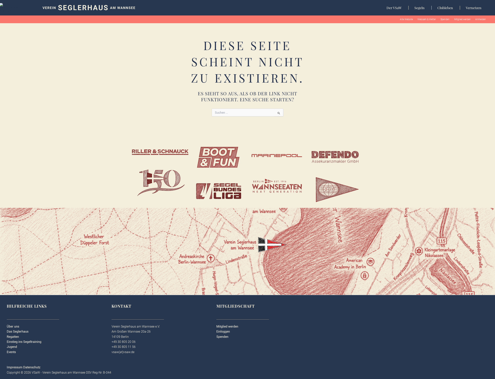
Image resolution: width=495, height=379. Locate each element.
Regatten (13, 337)
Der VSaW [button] (394, 8)
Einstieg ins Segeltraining (24, 342)
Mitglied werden (462, 19)
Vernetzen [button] (473, 8)
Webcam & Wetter (426, 19)
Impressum (14, 367)
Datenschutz (31, 367)
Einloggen (223, 331)
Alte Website (406, 19)
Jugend (12, 347)
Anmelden (480, 19)
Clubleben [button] (445, 8)
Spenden (445, 19)
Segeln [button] (419, 8)
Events (11, 352)
